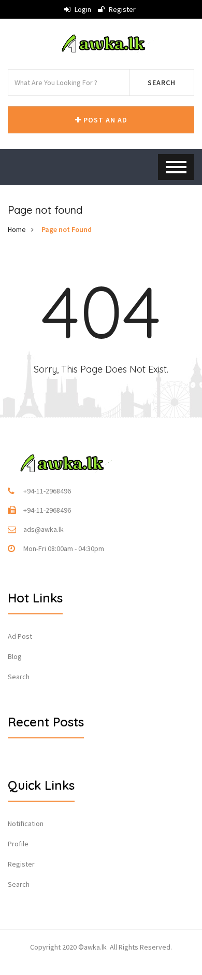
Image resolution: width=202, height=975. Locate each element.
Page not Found (66, 229)
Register (121, 9)
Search (162, 82)
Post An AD (104, 120)
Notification (26, 823)
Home (17, 229)
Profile (18, 843)
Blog (15, 656)
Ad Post (20, 636)
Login (82, 9)
